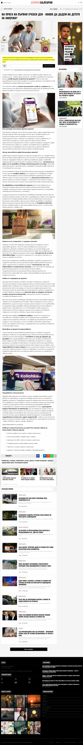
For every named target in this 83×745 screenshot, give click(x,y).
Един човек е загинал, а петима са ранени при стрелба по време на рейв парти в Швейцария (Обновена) (35, 583)
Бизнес (44, 704)
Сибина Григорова (6, 667)
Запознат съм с (22, 70)
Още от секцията (28, 649)
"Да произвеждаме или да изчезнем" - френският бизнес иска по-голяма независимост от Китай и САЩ (36, 634)
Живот (44, 698)
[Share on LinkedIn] (44, 456)
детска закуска (29, 460)
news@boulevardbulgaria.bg (24, 671)
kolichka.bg (5, 460)
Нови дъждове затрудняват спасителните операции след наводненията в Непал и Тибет (35, 565)
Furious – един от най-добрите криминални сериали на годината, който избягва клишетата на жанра (61, 676)
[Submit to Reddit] (48, 456)
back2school (20, 460)
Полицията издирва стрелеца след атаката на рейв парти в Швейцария (35, 516)
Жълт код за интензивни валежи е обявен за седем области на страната (34, 600)
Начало (51, 742)
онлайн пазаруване (41, 460)
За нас (3, 662)
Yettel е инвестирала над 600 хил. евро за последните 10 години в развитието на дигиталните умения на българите (70, 124)
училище (12, 460)
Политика (45, 701)
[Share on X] (41, 456)
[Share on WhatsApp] (51, 456)
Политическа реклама (70, 742)
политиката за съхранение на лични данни (27, 70)
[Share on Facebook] (38, 456)
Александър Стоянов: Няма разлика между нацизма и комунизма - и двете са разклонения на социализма (60, 671)
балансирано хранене (21, 462)
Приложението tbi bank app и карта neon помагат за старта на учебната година (70, 94)
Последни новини (7, 489)
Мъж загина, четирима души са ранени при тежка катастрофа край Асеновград (36, 548)
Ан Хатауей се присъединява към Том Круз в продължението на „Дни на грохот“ (34, 531)
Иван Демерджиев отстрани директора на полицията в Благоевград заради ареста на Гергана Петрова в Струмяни (62, 666)
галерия (44, 695)
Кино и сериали (46, 707)
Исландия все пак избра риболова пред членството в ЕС (33, 499)
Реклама (58, 742)
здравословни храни (8, 462)
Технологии (45, 709)
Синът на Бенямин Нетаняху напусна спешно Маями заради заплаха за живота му (34, 616)
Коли (43, 715)
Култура (44, 712)
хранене (50, 460)
